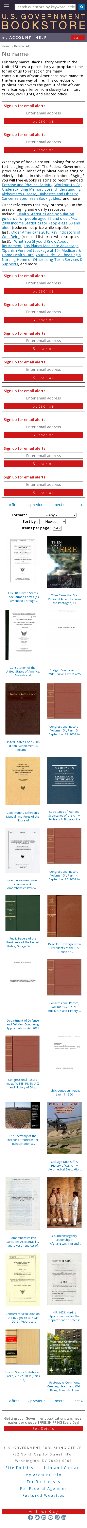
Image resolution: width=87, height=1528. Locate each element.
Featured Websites (43, 1495)
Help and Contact (61, 1467)
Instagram (43, 1517)
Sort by (29, 521)
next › (59, 504)
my (17, 37)
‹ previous (36, 504)
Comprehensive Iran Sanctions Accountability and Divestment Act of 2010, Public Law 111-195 (23, 1241)
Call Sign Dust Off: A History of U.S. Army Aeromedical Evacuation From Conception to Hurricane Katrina (64, 1165)
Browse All (22, 46)
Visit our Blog (43, 1511)
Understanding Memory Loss (27, 189)
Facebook (30, 1517)
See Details (43, 1428)
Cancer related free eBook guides (31, 198)
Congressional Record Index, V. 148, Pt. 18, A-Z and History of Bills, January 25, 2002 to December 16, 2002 (22, 1083)
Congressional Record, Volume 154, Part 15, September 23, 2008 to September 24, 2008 (64, 730)
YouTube (50, 1517)
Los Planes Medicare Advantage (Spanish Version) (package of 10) (40, 248)
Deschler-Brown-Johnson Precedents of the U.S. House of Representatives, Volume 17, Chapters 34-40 (64, 948)
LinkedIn (63, 1517)
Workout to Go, (68, 184)
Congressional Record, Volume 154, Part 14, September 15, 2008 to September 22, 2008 (64, 875)
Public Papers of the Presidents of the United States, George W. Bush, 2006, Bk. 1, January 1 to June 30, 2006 (22, 942)
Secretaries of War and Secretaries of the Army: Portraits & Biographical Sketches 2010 (64, 815)
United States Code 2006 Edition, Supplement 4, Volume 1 (22, 746)
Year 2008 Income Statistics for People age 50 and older (41, 223)
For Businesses (43, 1481)
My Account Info (43, 1474)
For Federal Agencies (43, 1488)
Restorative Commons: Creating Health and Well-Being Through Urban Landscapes (64, 1386)
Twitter (37, 1517)
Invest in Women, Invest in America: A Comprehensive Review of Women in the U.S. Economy (22, 884)
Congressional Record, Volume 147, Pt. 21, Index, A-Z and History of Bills (64, 1007)
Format (19, 515)
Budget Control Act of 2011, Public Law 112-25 (64, 672)
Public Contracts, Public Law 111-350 (64, 1092)
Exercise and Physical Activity (27, 184)
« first (14, 504)
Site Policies (19, 1467)
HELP (41, 37)
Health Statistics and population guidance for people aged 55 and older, (38, 216)
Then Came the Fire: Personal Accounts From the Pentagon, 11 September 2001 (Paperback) (64, 599)
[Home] (43, 28)
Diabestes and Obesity (57, 193)
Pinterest (57, 1517)
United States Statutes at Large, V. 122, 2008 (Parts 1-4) (22, 1376)
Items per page (36, 527)
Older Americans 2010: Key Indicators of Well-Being (41, 234)
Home (6, 46)
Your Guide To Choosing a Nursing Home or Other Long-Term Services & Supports (42, 259)
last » (78, 504)
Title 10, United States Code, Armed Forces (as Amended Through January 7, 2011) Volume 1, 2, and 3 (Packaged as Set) (22, 597)
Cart (78, 37)
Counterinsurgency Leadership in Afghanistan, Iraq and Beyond (64, 1239)
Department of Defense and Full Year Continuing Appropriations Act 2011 (22, 1024)
